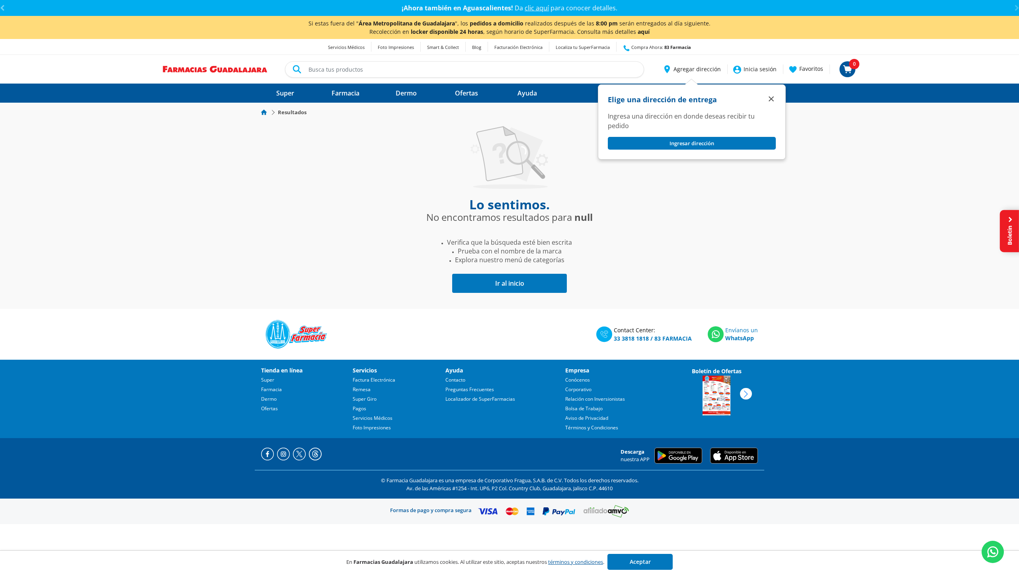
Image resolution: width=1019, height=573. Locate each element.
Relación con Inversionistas (595, 399)
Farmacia (271, 389)
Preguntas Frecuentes (469, 389)
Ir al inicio (509, 283)
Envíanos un (741, 330)
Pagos (359, 408)
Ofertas (269, 408)
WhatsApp (739, 338)
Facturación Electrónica (518, 47)
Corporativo (578, 389)
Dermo (269, 399)
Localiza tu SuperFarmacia (583, 47)
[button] (691, 69)
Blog (476, 47)
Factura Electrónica (374, 379)
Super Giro (365, 399)
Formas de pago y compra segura (431, 510)
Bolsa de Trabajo (584, 408)
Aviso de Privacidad (586, 418)
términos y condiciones (575, 561)
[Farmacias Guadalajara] (215, 68)
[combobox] (464, 69)
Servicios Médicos (346, 47)
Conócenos (577, 379)
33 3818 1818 (631, 338)
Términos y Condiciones (591, 427)
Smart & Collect (443, 47)
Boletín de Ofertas (717, 371)
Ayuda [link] (527, 93)
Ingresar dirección (692, 143)
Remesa (362, 389)
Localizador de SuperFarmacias (480, 399)
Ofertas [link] (466, 93)
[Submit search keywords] (297, 69)
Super (267, 379)
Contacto (455, 379)
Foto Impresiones (396, 47)
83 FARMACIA (673, 338)
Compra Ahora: (660, 47)
